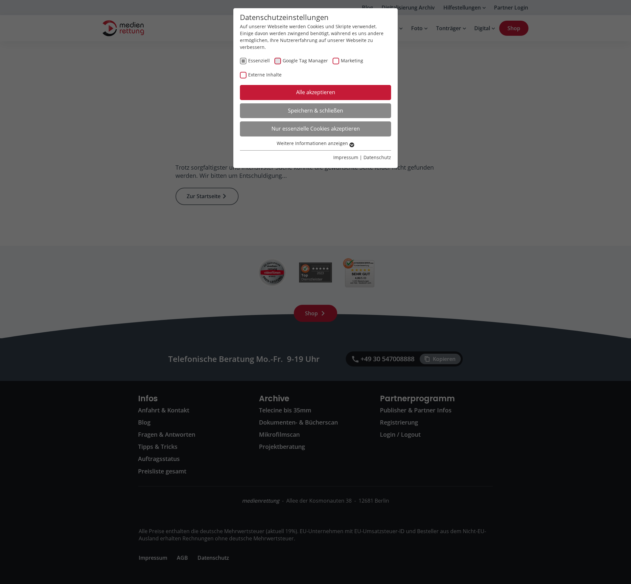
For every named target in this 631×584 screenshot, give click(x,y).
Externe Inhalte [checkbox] (265, 75)
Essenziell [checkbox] (259, 60)
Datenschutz (377, 157)
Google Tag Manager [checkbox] (305, 60)
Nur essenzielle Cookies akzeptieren (315, 128)
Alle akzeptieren (315, 92)
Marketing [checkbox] (352, 60)
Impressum (345, 157)
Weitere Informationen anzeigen (313, 143)
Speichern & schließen (315, 110)
